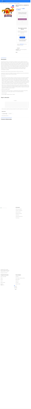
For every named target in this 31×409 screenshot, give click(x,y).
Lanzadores (17, 50)
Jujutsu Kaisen (17, 279)
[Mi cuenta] (27, 1)
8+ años (20, 49)
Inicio (1, 3)
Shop (3, 3)
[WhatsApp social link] (21, 52)
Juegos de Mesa (3, 282)
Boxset (2, 279)
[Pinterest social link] (19, 52)
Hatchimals (6, 3)
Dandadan (17, 276)
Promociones (17, 217)
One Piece (17, 282)
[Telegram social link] (22, 52)
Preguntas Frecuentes (19, 213)
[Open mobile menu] (1, 1)
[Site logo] (3, 1)
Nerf (20, 50)
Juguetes (25, 49)
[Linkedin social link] (20, 52)
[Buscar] (26, 1)
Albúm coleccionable (3, 276)
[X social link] (18, 52)
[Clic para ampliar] (3, 16)
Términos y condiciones (19, 210)
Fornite (23, 49)
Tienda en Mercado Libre (19, 216)
